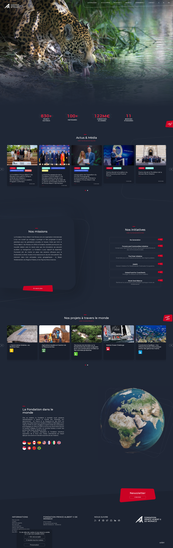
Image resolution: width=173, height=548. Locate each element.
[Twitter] (108, 520)
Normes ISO (15, 524)
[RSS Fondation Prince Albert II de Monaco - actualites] (96, 520)
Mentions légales (17, 523)
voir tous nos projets (86, 321)
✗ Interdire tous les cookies (34, 540)
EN (169, 2)
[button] (85, 190)
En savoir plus (37, 288)
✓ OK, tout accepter (34, 537)
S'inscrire (137, 497)
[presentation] (2, 169)
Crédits (14, 521)
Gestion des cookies (18, 527)
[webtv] (112, 520)
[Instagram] (104, 520)
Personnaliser (34, 545)
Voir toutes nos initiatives (135, 233)
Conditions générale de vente (20, 529)
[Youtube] (120, 520)
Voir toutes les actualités (86, 140)
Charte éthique (16, 526)
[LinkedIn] (116, 520)
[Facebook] (100, 520)
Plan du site (15, 520)
